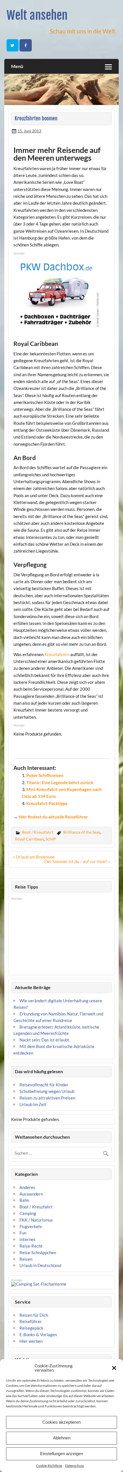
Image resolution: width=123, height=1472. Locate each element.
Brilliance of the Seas (81, 832)
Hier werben (31, 1341)
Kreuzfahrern (57, 654)
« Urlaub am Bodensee (34, 856)
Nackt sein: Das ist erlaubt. (44, 1039)
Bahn (24, 1200)
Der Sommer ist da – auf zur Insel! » (77, 861)
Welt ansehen (37, 15)
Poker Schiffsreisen (45, 775)
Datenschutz (74, 1465)
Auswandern (31, 1193)
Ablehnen (61, 1437)
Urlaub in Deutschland (40, 1265)
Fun (22, 1232)
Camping (27, 1213)
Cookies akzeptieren (61, 1422)
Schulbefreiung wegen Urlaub (46, 1091)
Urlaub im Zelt (32, 1104)
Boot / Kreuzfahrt (37, 832)
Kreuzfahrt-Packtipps (47, 803)
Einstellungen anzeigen (61, 1453)
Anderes (27, 1187)
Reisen (25, 1259)
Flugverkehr (30, 1226)
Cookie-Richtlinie (49, 1465)
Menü (17, 66)
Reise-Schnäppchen (37, 1252)
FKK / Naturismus (36, 1219)
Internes (27, 1239)
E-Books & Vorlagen (38, 1334)
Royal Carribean (29, 838)
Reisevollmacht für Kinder (43, 1084)
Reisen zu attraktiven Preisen (47, 1097)
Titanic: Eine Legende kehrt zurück (59, 782)
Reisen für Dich (33, 1315)
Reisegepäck (31, 1327)
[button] (114, 1368)
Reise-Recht (31, 1245)
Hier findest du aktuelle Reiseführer (53, 816)
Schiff (50, 838)
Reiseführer (30, 1321)
